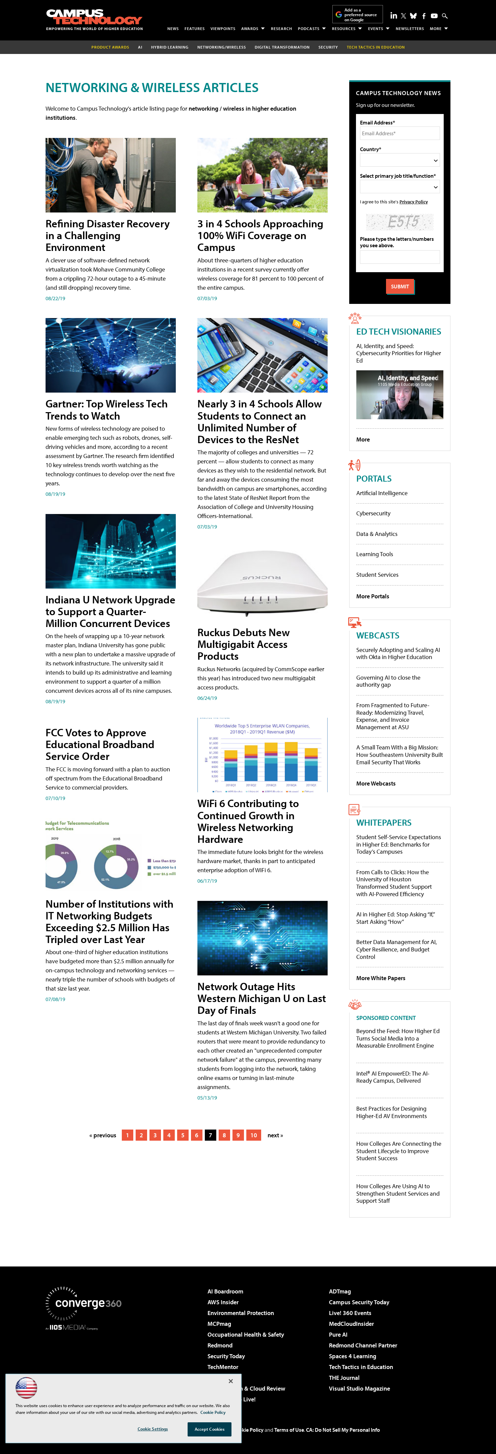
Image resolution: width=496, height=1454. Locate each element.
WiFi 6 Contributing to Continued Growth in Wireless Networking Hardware (248, 821)
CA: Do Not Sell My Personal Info (343, 1429)
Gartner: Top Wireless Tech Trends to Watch (107, 409)
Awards (249, 28)
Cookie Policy (248, 1429)
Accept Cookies (210, 1429)
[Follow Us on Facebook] (424, 16)
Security (328, 47)
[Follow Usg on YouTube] (434, 15)
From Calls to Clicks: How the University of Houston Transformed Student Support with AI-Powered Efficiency (394, 883)
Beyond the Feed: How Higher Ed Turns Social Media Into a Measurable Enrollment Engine (398, 1038)
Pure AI (338, 1334)
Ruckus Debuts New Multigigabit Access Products (243, 643)
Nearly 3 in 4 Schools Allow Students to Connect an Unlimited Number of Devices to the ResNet (259, 421)
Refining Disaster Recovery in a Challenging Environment (108, 235)
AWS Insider (223, 1302)
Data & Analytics (376, 534)
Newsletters (410, 28)
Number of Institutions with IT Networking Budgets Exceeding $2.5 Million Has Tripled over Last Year (109, 921)
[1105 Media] (86, 1364)
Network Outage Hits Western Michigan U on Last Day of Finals (261, 998)
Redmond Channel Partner (363, 1345)
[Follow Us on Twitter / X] (403, 16)
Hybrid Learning (170, 47)
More (436, 28)
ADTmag (340, 1291)
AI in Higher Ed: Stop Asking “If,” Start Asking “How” (395, 917)
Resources (344, 28)
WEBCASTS (377, 635)
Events (375, 28)
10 (253, 1135)
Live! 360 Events (350, 1313)
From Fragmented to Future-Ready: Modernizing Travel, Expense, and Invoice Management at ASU (393, 716)
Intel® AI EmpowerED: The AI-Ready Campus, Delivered (393, 1077)
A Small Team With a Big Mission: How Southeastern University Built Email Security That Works (399, 754)
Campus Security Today (359, 1302)
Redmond (220, 1345)
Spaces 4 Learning (352, 1356)
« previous (102, 1135)
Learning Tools (374, 554)
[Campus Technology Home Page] (94, 19)
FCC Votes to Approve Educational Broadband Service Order (100, 744)
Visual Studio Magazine (359, 1388)
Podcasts (309, 28)
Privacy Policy (413, 201)
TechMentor (223, 1367)
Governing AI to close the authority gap (388, 681)
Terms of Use (289, 1429)
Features (195, 28)
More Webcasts (376, 783)
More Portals (372, 596)
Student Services (377, 574)
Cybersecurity (373, 513)
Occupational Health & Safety (246, 1334)
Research (281, 28)
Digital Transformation (282, 47)
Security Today (226, 1356)
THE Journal (344, 1377)
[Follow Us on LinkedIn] (393, 15)
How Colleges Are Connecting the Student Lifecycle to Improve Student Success (398, 1151)
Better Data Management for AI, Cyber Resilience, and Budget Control (396, 949)
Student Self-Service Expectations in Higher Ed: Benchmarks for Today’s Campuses (398, 844)
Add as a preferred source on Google (361, 14)
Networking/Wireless (221, 47)
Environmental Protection (241, 1313)
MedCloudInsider (351, 1324)
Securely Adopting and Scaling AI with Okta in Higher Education (398, 653)
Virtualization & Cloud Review (246, 1388)
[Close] (230, 1381)
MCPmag (219, 1324)
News (173, 28)
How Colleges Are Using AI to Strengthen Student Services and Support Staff (398, 1193)
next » (275, 1135)
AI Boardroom (225, 1291)
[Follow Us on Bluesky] (413, 15)
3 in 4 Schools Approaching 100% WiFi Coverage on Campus (260, 235)
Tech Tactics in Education (361, 1367)
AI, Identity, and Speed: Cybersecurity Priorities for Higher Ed (398, 353)
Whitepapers (384, 822)
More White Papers (381, 978)
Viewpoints (223, 28)
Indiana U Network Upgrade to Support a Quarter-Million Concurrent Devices (110, 611)
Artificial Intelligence (382, 493)
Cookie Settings (153, 1428)
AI (140, 47)
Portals (374, 478)
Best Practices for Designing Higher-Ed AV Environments (391, 1112)
